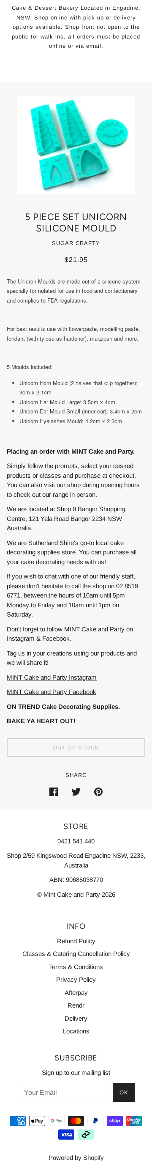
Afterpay (76, 992)
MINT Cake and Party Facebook (51, 691)
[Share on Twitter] (76, 791)
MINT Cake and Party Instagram (52, 677)
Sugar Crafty (76, 243)
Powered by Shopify (76, 1157)
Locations (76, 1031)
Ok (123, 1092)
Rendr (76, 1005)
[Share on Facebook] (54, 791)
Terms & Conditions (76, 966)
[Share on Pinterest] (98, 791)
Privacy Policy (76, 979)
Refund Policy (76, 941)
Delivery (76, 1018)
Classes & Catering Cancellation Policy (76, 953)
